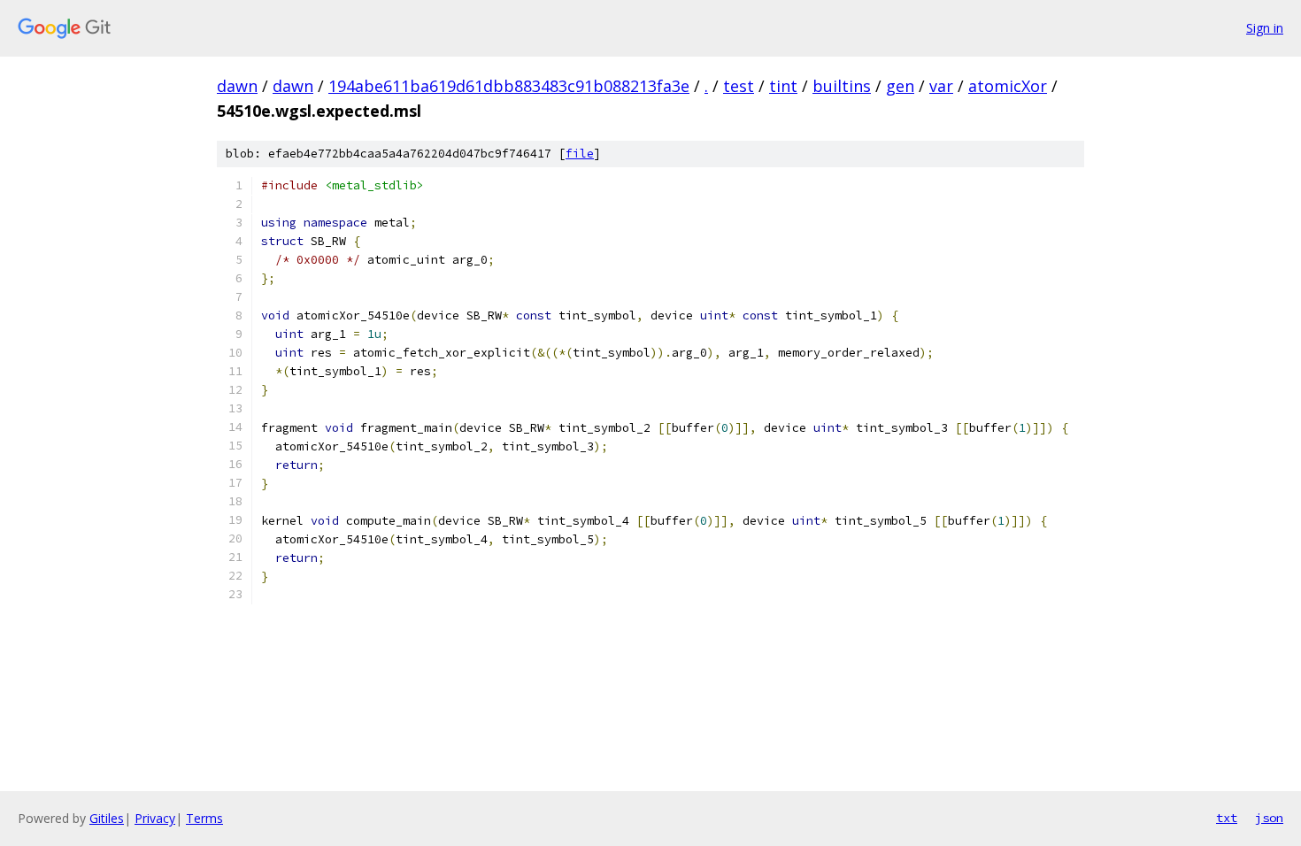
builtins (841, 85)
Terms (204, 818)
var (941, 85)
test (738, 85)
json (1269, 818)
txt (1226, 818)
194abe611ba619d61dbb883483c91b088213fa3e (508, 85)
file (580, 153)
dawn (237, 85)
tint (783, 85)
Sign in (1264, 27)
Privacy (155, 818)
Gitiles (106, 818)
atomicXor (1007, 85)
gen (900, 85)
